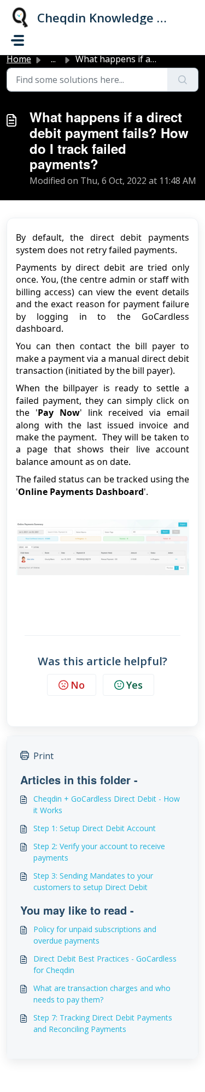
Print (43, 756)
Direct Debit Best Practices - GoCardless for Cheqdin (105, 964)
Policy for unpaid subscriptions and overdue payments (94, 935)
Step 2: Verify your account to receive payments (99, 852)
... (53, 59)
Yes (134, 684)
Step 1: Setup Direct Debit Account (94, 828)
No (78, 684)
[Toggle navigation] (17, 40)
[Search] (182, 80)
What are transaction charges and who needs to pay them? (102, 994)
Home (19, 59)
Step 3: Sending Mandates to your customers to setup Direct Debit (93, 881)
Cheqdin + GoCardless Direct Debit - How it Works (106, 804)
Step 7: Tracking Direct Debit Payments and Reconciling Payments (102, 1023)
